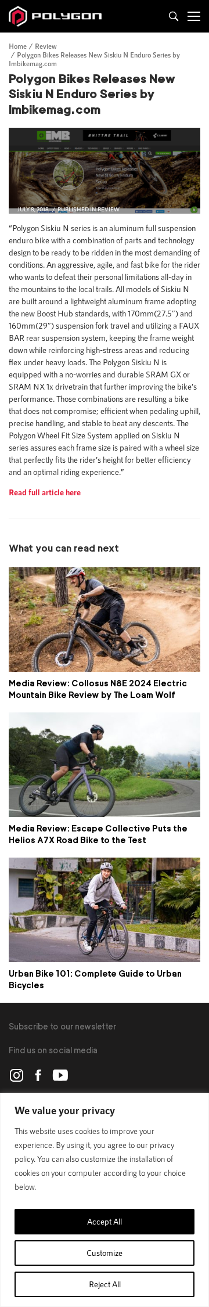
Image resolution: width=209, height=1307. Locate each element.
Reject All (105, 1284)
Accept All (104, 1221)
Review (46, 46)
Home (18, 46)
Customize (104, 1253)
